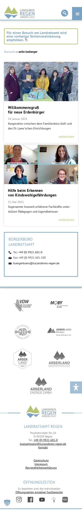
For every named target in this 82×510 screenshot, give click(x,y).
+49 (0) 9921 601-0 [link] (46, 440)
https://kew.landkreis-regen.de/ (59, 358)
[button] (7, 503)
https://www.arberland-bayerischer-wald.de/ (23, 358)
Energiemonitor (65, 499)
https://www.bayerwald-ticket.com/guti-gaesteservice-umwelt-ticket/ (23, 331)
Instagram (19, 499)
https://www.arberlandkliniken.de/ (59, 331)
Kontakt (43, 447)
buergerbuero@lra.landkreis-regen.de (36, 263)
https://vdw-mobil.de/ (23, 304)
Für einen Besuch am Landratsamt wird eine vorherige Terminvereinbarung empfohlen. (37, 36)
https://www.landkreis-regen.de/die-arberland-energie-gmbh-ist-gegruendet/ (41, 385)
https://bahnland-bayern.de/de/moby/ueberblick (59, 304)
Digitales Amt (53, 499)
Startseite (10, 52)
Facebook (30, 499)
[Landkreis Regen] (41, 412)
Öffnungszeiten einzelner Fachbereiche (39, 492)
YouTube (42, 499)
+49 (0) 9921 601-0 (30, 252)
